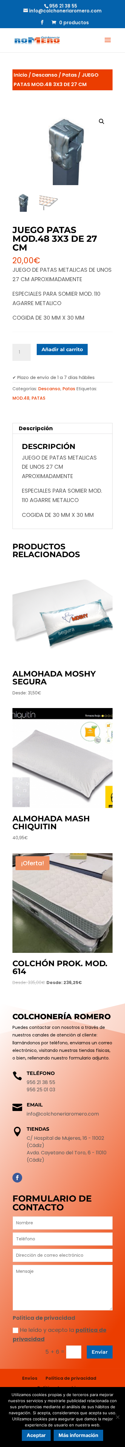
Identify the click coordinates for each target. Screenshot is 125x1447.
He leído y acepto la (59, 1334)
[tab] (62, 428)
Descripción (36, 428)
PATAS (38, 398)
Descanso (44, 75)
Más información (78, 1435)
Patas (69, 75)
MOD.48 (20, 398)
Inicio (20, 75)
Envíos (29, 1378)
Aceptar (36, 1435)
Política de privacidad (71, 1378)
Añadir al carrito (62, 349)
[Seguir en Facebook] (17, 1178)
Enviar (100, 1352)
